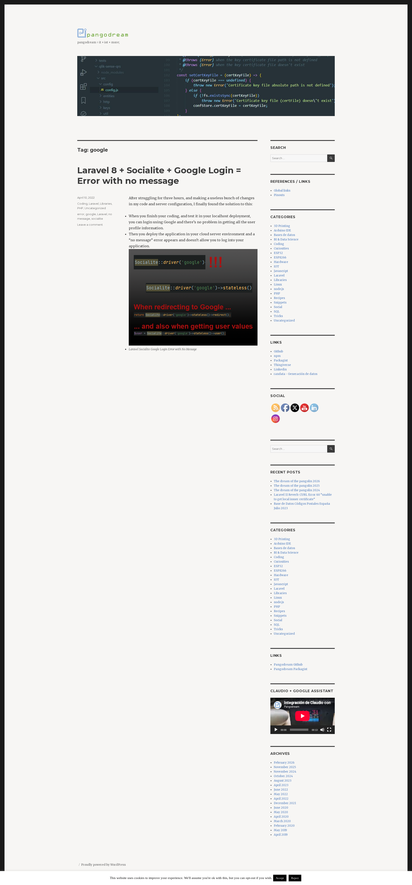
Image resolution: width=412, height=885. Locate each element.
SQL (277, 311)
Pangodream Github (288, 664)
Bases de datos (284, 235)
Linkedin (280, 369)
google (91, 214)
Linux (278, 284)
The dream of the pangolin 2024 (297, 490)
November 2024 (285, 771)
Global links (282, 190)
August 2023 (282, 780)
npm (277, 356)
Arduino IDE (282, 230)
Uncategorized (95, 208)
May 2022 (281, 794)
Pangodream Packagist (290, 669)
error (80, 214)
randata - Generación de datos (295, 374)
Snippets (280, 302)
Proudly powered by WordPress (103, 865)
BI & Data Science (286, 239)
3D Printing (282, 226)
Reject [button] (295, 878)
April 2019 (281, 835)
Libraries (106, 203)
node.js (279, 289)
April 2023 (281, 785)
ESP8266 (280, 257)
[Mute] (322, 730)
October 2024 (283, 776)
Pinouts (279, 195)
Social (278, 307)
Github (278, 351)
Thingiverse (282, 365)
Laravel (94, 203)
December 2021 (285, 803)
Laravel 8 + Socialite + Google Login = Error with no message (159, 175)
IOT (276, 266)
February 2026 (284, 762)
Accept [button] (280, 878)
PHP (80, 208)
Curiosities (281, 248)
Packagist (281, 360)
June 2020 (281, 807)
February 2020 (284, 826)
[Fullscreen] (329, 730)
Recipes (279, 298)
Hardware (281, 262)
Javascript (281, 271)
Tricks (278, 316)
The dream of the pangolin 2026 (297, 481)
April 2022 (281, 798)
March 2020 (282, 821)
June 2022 (281, 789)
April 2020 (281, 817)
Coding (82, 203)
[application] (302, 716)
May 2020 (281, 812)
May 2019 (280, 830)
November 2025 (285, 767)
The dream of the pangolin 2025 (297, 486)
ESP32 (278, 253)
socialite (97, 218)
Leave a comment (90, 224)
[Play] (276, 730)
